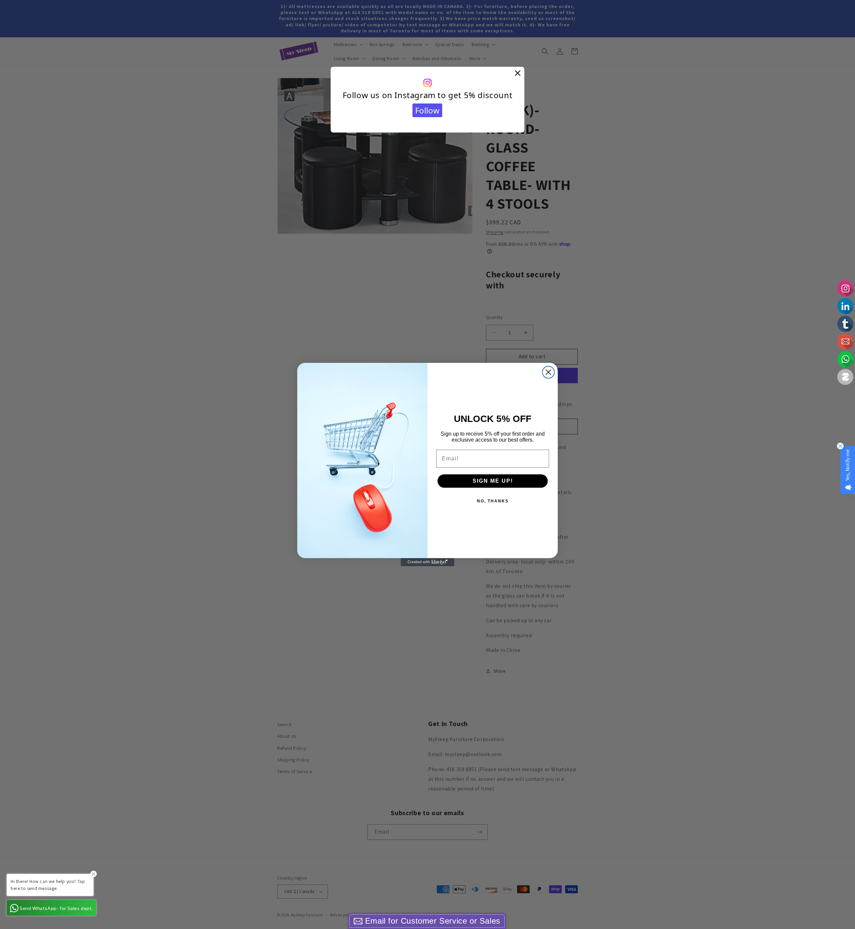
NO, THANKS (493, 501)
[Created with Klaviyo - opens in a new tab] (427, 562)
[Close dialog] (548, 372)
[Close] (517, 73)
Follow (427, 110)
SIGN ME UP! (493, 481)
